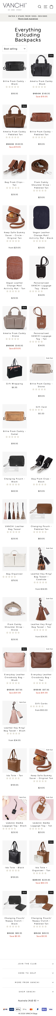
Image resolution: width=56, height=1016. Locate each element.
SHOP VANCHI (27, 992)
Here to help (27, 973)
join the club (27, 964)
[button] (13, 87)
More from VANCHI (27, 982)
